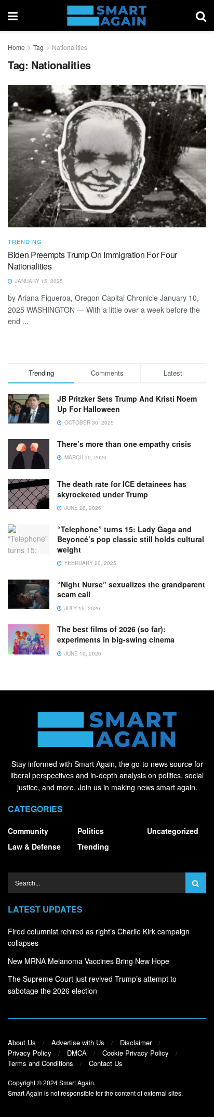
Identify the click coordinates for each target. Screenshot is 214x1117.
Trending (25, 242)
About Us (22, 1042)
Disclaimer (136, 1042)
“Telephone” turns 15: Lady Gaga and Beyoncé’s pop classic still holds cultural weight (130, 539)
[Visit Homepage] (106, 15)
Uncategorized (172, 831)
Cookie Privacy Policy (135, 1053)
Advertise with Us (77, 1042)
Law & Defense (34, 846)
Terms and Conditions (40, 1063)
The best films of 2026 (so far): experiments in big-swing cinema (116, 634)
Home (16, 47)
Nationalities (69, 47)
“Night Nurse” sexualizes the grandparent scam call (131, 589)
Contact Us (106, 1063)
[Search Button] (201, 15)
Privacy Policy (29, 1053)
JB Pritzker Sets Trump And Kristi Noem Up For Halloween (127, 403)
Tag (38, 47)
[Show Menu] (13, 15)
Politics (90, 831)
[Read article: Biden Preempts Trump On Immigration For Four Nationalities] (107, 156)
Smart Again (76, 1082)
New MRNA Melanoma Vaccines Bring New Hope (88, 961)
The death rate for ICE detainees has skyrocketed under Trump (121, 489)
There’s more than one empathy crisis (124, 444)
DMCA (77, 1053)
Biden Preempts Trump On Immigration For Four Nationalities (92, 260)
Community (28, 831)
